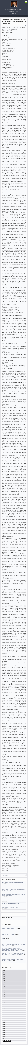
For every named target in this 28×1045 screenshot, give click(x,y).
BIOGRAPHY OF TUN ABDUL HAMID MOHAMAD (11, 886)
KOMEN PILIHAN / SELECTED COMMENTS (10, 903)
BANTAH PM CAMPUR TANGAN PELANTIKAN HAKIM (12, 882)
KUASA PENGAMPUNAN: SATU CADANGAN (11, 907)
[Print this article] (25, 25)
